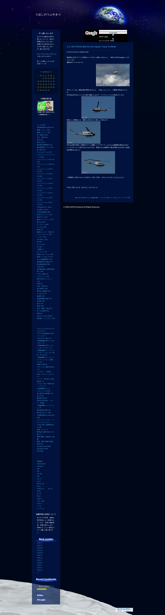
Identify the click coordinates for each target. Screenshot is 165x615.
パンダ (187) (41, 125)
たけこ (39, 481)
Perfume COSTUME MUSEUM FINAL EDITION (44, 449)
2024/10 (46, 72)
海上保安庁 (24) (42, 288)
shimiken (40, 466)
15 (43, 84)
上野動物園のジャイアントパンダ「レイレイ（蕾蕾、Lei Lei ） (46, 360)
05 (54, 78)
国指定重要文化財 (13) (44, 298)
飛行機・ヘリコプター (101, 197)
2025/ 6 (39, 562)
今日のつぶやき (87, 197)
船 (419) (40, 140)
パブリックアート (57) (44, 234)
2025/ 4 (39, 568)
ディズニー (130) (43, 224)
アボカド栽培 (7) (42, 274)
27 (38, 90)
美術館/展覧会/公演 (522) (45, 127)
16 (46, 84)
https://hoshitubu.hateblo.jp (47, 54)
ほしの (39, 479)
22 (43, 87)
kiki (38, 469)
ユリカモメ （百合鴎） (44, 371)
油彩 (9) (39, 283)
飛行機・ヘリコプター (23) (46, 318)
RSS (40, 595)
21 (41, 87)
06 (38, 81)
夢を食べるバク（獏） (44, 412)
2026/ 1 (39, 545)
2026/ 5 (39, 543)
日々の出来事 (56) (43, 311)
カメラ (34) (41, 244)
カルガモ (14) (41, 293)
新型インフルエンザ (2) (45, 257)
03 (48, 78)
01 (43, 78)
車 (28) (39, 242)
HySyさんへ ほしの (44, 488)
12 (54, 81)
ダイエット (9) (42, 252)
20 (38, 87)
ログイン (41, 600)
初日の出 (40, 444)
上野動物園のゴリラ (43, 388)
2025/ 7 (39, 560)
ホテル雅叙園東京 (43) (44, 259)
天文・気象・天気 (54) (44, 308)
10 (48, 81)
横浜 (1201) (41, 142)
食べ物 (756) (41, 150)
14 (41, 84)
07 (41, 81)
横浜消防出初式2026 (44, 410)
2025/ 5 (39, 565)
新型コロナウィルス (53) (45, 254)
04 (51, 78)
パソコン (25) (41, 237)
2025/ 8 (39, 558)
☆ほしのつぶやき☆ (48, 14)
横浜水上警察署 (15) (44, 291)
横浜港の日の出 (42, 398)
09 (46, 81)
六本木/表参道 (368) (44, 212)
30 (46, 90)
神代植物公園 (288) (43, 264)
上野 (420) (40, 266)
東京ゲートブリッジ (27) (45, 219)
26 (54, 87)
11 (51, 81)
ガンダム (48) (41, 227)
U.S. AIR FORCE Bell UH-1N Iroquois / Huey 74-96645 (91, 47)
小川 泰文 (40, 501)
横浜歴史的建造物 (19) (44, 145)
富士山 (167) (41, 222)
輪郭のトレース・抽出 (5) (45, 232)
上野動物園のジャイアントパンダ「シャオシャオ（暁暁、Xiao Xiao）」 (46, 353)
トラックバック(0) (123, 197)
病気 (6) (39, 313)
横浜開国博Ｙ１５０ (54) (45, 147)
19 (54, 84)
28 (41, 90)
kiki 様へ (40, 474)
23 (46, 87)
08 (43, 81)
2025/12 (40, 548)
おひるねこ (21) (42, 239)
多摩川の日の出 (42, 364)
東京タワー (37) (42, 217)
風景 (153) (40, 306)
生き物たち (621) (43, 209)
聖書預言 (40, 461)
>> (51, 72)
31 (48, 90)
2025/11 (40, 550)
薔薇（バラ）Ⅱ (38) (44, 132)
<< (41, 72)
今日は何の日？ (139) (44, 207)
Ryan (39, 496)
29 (43, 90)
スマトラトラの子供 (43, 391)
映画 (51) (40, 229)
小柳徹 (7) (40, 249)
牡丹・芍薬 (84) (42, 137)
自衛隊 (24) (41, 296)
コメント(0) (112, 197)
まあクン (40, 498)
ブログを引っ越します (44, 338)
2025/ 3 (39, 570)
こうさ (39, 506)
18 (51, 84)
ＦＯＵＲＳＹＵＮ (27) (44, 152)
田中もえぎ (40, 483)
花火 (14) (40, 303)
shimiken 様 (41, 464)
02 (46, 78)
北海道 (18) (41, 301)
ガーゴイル (40, 508)
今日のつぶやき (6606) (44, 316)
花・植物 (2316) (42, 135)
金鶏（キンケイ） (43, 429)
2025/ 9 (39, 555)
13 (38, 84)
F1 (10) (39, 247)
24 (48, 87)
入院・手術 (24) (42, 286)
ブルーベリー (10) (43, 276)
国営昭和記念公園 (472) (45, 262)
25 (51, 87)
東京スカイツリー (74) (44, 214)
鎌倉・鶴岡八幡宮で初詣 (45, 441)
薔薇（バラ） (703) (43, 130)
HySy (39, 486)
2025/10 (40, 553)
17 (48, 84)
